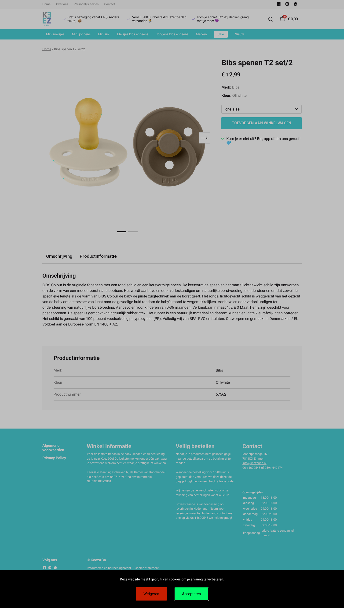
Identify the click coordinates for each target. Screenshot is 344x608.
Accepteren (191, 594)
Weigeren (151, 594)
